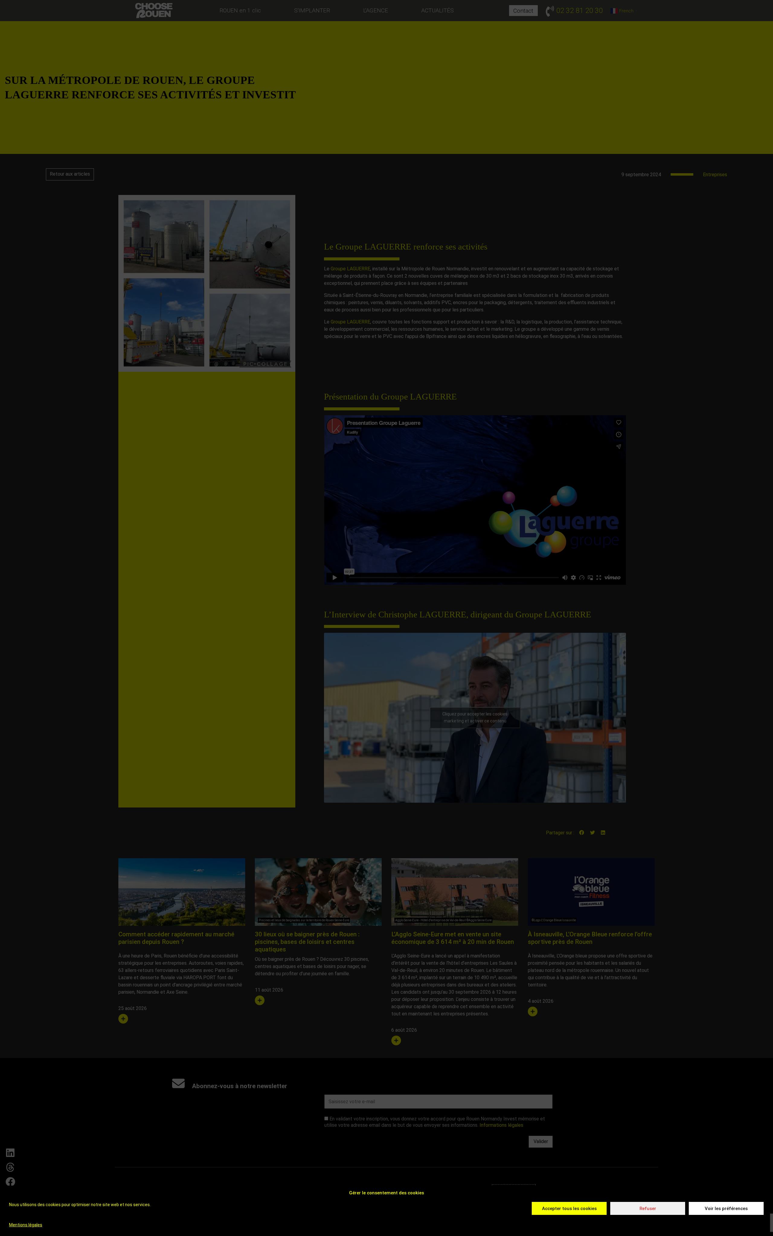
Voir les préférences (726, 1208)
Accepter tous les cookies (569, 1208)
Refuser (648, 1208)
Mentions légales (25, 1224)
